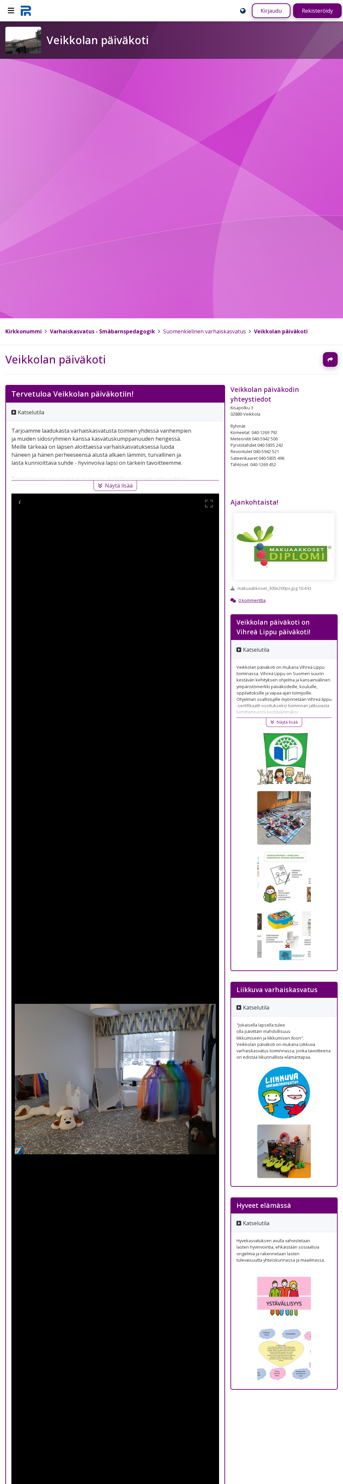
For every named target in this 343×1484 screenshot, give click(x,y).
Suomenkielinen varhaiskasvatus (204, 331)
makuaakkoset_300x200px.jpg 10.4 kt (274, 589)
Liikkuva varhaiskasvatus (277, 989)
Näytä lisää (119, 485)
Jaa (330, 359)
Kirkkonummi (23, 331)
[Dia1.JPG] (284, 877)
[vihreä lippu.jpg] (284, 759)
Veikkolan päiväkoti (281, 331)
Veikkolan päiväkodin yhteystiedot (264, 394)
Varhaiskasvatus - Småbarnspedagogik (102, 331)
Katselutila (31, 412)
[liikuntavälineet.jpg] (284, 1151)
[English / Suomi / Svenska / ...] (242, 10)
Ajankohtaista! (254, 502)
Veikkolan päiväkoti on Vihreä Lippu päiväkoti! (273, 627)
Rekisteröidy (317, 10)
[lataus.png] (284, 1092)
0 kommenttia (252, 600)
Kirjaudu (271, 10)
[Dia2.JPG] (284, 935)
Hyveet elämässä (263, 1205)
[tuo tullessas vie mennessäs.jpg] (284, 818)
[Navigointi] (11, 10)
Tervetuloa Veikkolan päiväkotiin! (72, 394)
